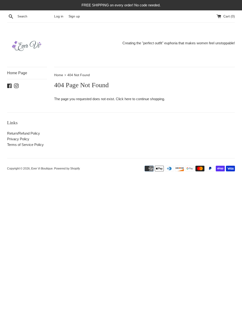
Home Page (17, 73)
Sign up (74, 16)
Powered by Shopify (67, 168)
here (128, 99)
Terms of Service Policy (25, 145)
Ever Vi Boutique (42, 168)
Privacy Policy (18, 139)
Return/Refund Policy (23, 133)
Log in (58, 16)
